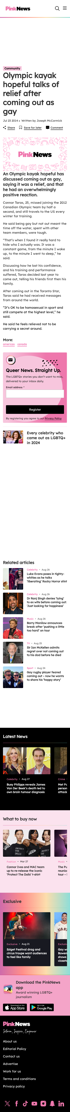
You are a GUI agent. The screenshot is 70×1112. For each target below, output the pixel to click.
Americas (9, 344)
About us (10, 1041)
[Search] (57, 8)
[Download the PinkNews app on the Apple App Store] (15, 1007)
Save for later (33, 127)
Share (11, 127)
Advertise (10, 1064)
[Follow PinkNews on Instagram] (43, 1104)
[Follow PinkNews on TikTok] (25, 1104)
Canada (22, 344)
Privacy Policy (53, 418)
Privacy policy (14, 1086)
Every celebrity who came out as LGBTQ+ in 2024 (46, 438)
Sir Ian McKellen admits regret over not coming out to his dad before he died (45, 651)
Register (35, 409)
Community (12, 68)
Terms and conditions (19, 1079)
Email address (20, 387)
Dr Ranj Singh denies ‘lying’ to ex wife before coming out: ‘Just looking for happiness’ (46, 602)
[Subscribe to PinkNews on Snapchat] (52, 1104)
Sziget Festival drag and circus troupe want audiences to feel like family (27, 953)
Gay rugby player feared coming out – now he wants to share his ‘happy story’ (45, 675)
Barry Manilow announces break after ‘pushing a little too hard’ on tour (45, 626)
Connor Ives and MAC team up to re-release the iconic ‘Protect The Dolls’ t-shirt (25, 870)
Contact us (11, 1056)
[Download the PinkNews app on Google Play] (42, 1007)
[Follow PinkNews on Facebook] (16, 1104)
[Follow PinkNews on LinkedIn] (61, 1104)
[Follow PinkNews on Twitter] (7, 1104)
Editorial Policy (14, 1049)
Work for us (12, 1071)
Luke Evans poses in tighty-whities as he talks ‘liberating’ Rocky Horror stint (47, 577)
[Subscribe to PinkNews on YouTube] (34, 1104)
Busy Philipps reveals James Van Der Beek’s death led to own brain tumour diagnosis (26, 788)
